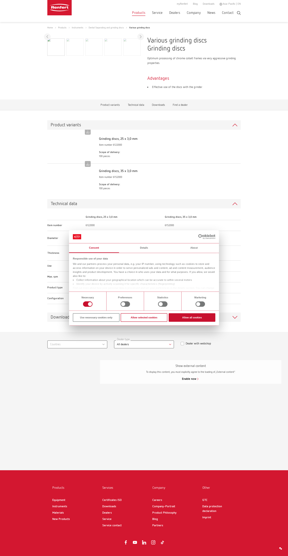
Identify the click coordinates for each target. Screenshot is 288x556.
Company (194, 13)
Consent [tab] (94, 247)
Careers (157, 500)
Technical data (136, 105)
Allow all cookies (192, 317)
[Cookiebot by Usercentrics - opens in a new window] (200, 236)
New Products (61, 519)
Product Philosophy (164, 512)
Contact (228, 13)
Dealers (174, 13)
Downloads (208, 4)
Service (157, 13)
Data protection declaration (212, 509)
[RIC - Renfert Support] (281, 549)
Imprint (206, 517)
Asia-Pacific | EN (232, 4)
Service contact (112, 525)
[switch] (125, 304)
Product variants (110, 105)
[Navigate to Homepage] (69, 7)
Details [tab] (144, 247)
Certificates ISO (112, 500)
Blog (195, 4)
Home (50, 28)
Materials (58, 512)
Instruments (77, 28)
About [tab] (194, 247)
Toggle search (239, 13)
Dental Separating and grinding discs (106, 28)
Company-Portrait (163, 506)
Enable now (189, 378)
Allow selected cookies (144, 317)
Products (138, 13)
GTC (205, 500)
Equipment (58, 500)
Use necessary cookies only (96, 317)
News (211, 13)
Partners (157, 525)
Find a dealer (180, 105)
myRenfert (182, 4)
